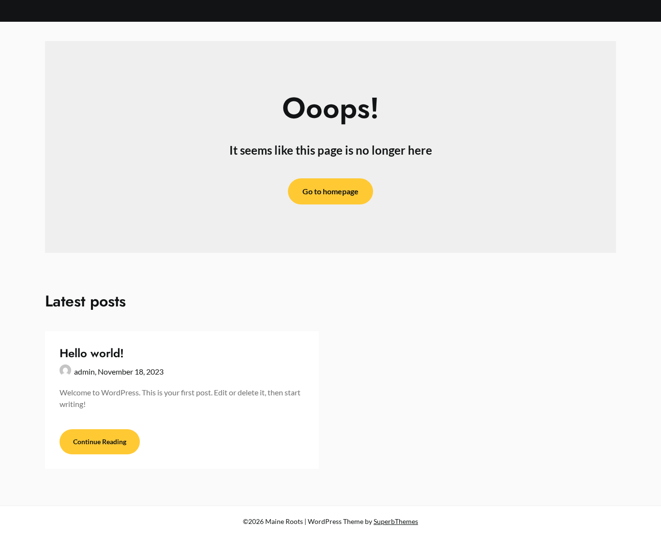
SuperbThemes (396, 521)
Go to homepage (330, 191)
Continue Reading (99, 441)
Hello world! (92, 353)
